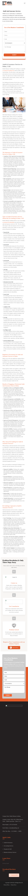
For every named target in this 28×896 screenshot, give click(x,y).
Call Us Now (15, 647)
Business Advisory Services (10, 852)
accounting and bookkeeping (8, 222)
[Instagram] (22, 885)
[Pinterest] (23, 885)
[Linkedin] (20, 885)
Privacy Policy (6, 884)
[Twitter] (19, 885)
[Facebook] (17, 885)
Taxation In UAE (8, 849)
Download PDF (14, 875)
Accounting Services (8, 845)
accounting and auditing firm (8, 70)
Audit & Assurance (8, 842)
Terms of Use (13, 884)
